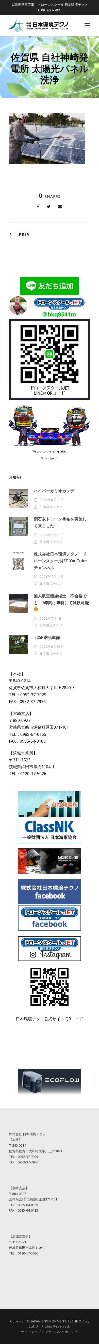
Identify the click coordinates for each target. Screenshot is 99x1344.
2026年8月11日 (52, 500)
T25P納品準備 (47, 637)
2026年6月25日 (52, 646)
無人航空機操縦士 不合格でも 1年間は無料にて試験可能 (61, 599)
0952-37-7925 (51, 10)
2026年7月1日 (51, 618)
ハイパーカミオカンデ (54, 491)
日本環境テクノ (51, 507)
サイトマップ (31, 1332)
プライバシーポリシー (61, 1332)
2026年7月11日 (52, 576)
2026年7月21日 (52, 535)
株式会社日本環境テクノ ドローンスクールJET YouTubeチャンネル (60, 560)
